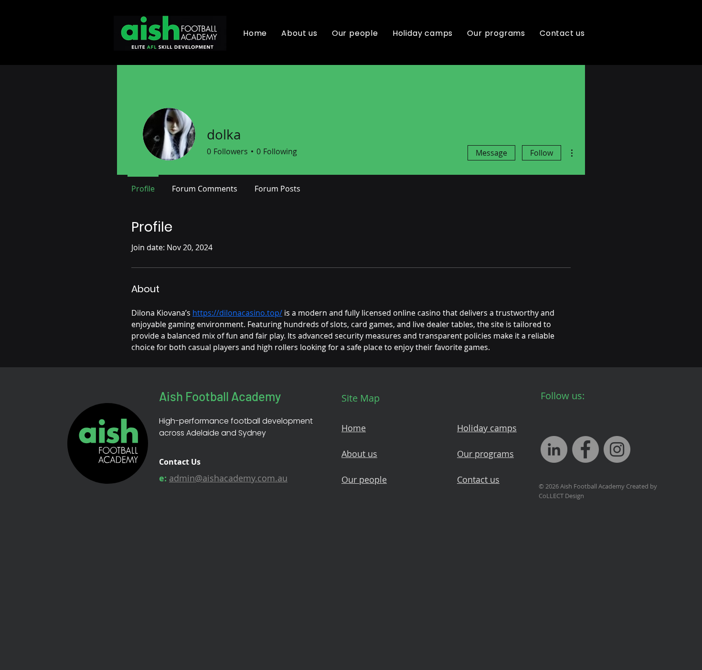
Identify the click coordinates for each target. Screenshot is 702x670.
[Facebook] (585, 449)
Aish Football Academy (220, 396)
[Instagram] (617, 449)
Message (491, 153)
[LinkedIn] (554, 449)
